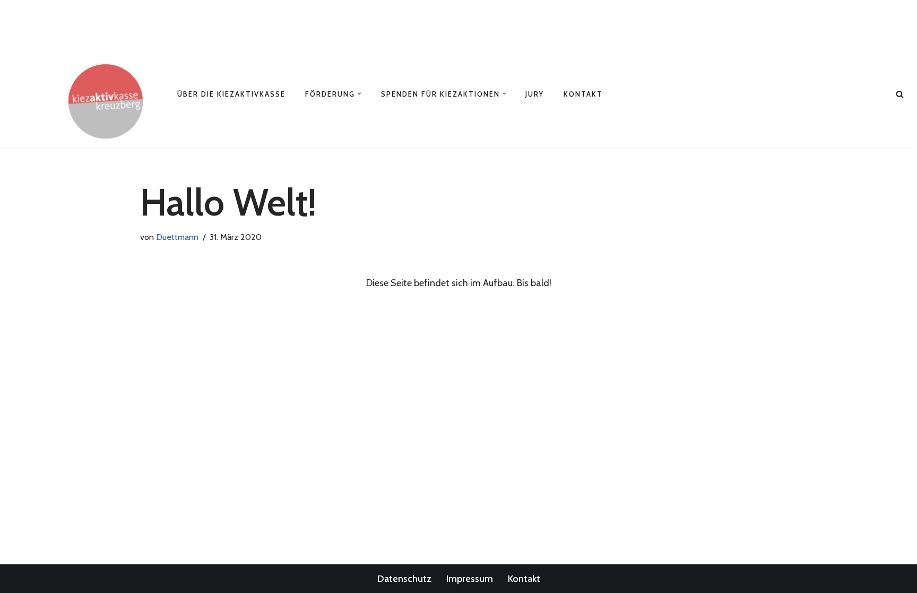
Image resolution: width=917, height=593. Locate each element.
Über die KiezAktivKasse (231, 94)
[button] (359, 94)
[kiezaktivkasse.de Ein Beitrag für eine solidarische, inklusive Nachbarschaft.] (105, 101)
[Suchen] (900, 94)
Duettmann (177, 236)
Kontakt (583, 94)
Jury (534, 94)
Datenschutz (404, 579)
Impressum (469, 579)
